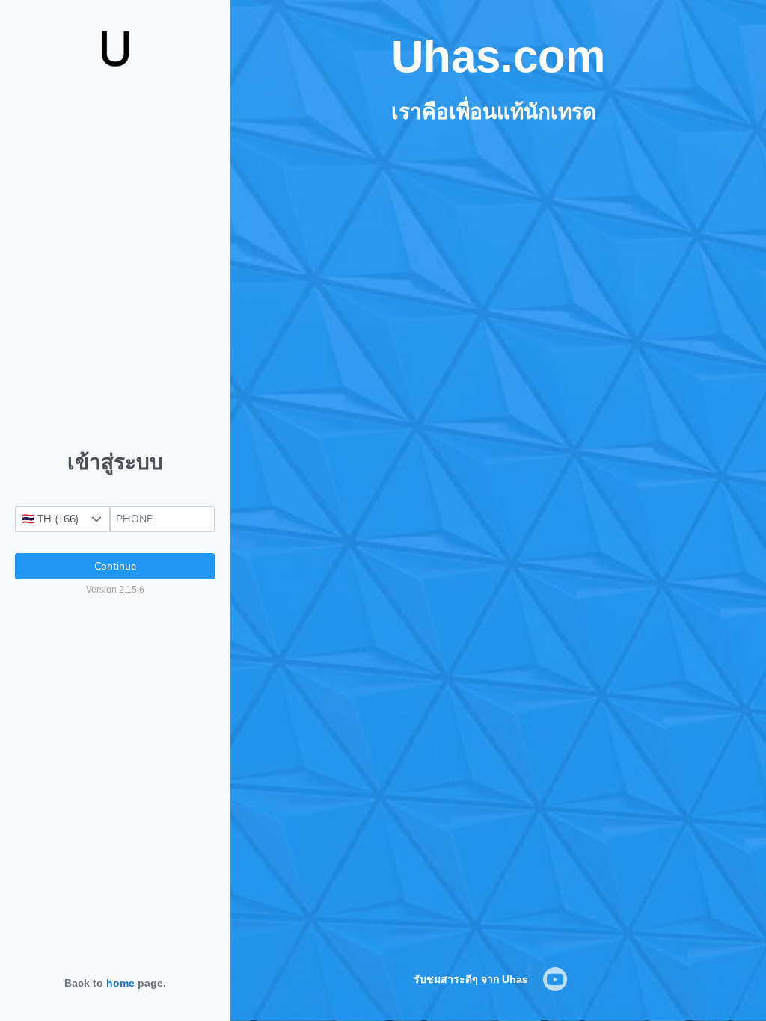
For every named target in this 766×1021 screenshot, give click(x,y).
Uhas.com (498, 56)
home (120, 983)
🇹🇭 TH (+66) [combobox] (50, 519)
